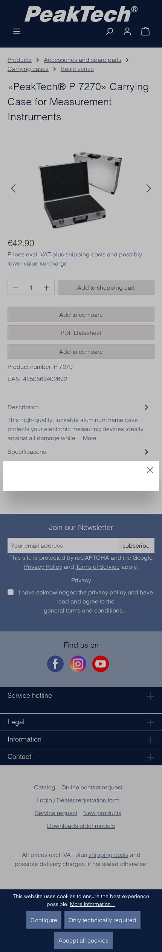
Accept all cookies (83, 940)
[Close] (150, 470)
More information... (92, 904)
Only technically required (102, 920)
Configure (44, 920)
